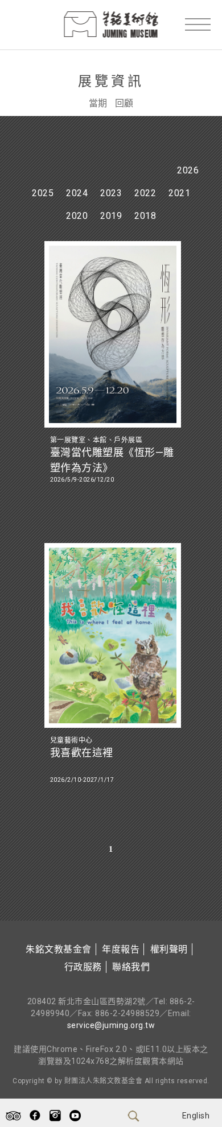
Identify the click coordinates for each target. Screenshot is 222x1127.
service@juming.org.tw (111, 1025)
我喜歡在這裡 (81, 753)
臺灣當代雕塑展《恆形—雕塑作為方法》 (112, 460)
